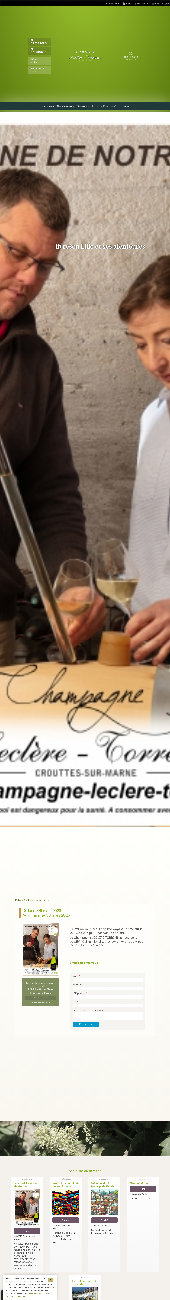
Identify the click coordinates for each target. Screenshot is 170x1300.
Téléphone (80, 993)
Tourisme (125, 105)
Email (76, 1001)
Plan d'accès (41, 997)
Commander (83, 105)
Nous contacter (36, 60)
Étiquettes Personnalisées (105, 105)
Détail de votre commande (89, 1010)
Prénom (78, 984)
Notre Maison (47, 105)
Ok (51, 1280)
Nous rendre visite (37, 69)
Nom (76, 976)
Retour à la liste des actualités (32, 900)
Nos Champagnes (65, 105)
